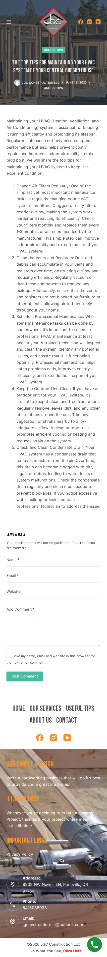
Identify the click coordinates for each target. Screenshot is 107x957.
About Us (41, 720)
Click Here (72, 951)
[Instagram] (89, 21)
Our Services (45, 708)
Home (18, 708)
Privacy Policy (19, 854)
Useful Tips (53, 50)
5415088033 (35, 907)
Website (13, 591)
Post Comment (24, 676)
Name (12, 559)
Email (12, 575)
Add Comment (20, 609)
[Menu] (8, 22)
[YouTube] (98, 21)
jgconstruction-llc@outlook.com (53, 924)
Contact (66, 720)
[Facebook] (80, 21)
